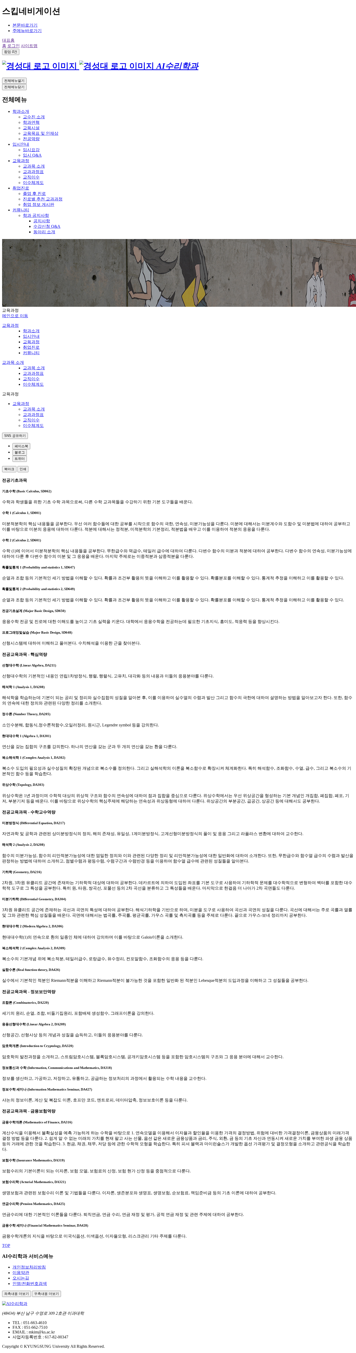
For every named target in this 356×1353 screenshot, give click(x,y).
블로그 (20, 452)
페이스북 (21, 446)
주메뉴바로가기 (27, 30)
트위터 (20, 459)
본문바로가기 (25, 25)
